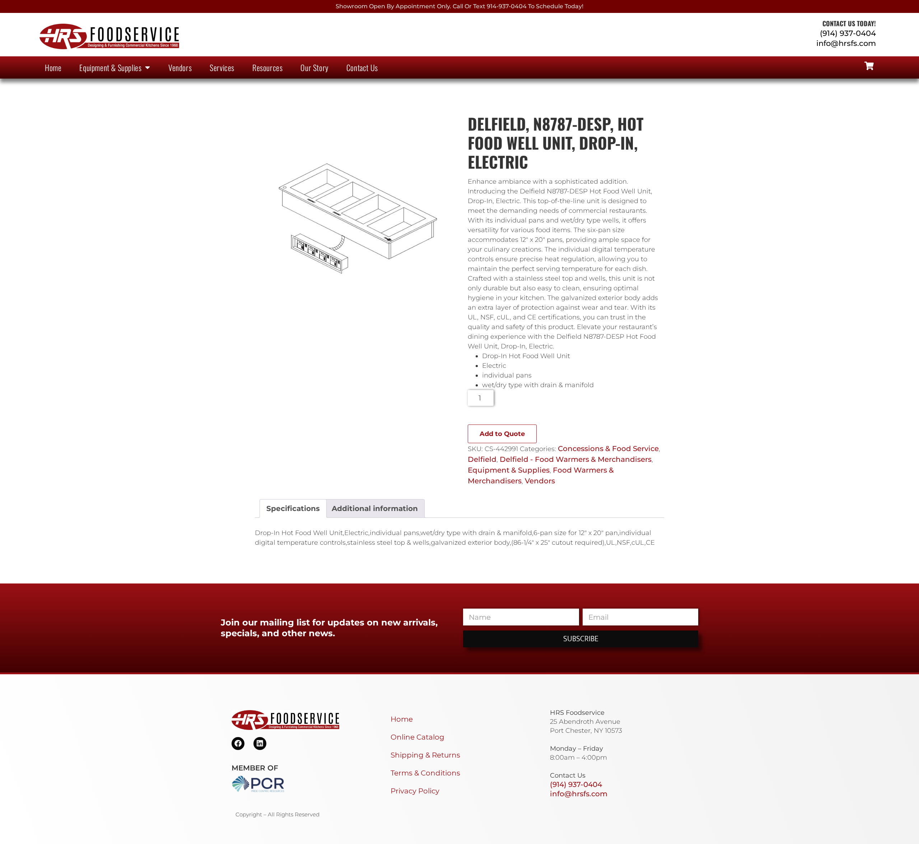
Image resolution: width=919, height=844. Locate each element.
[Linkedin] (259, 743)
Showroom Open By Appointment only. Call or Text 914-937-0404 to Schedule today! (459, 6)
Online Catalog (417, 737)
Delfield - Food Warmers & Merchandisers (576, 459)
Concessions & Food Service (608, 448)
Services (222, 67)
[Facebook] (238, 743)
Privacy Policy (415, 791)
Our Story (314, 67)
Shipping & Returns (425, 755)
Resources (267, 67)
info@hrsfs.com (846, 43)
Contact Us (362, 67)
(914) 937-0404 (848, 33)
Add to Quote (502, 434)
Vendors (180, 67)
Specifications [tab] (293, 508)
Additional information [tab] (375, 508)
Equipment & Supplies (110, 67)
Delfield (482, 459)
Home (53, 67)
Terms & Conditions (425, 773)
